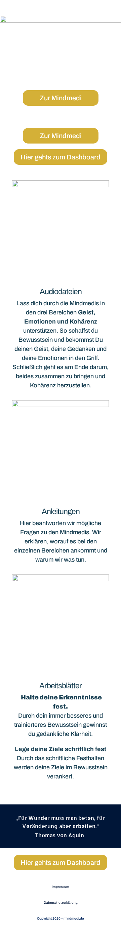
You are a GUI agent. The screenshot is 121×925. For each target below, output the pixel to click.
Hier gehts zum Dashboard (60, 157)
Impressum (60, 887)
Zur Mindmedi (61, 98)
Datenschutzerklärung (61, 902)
